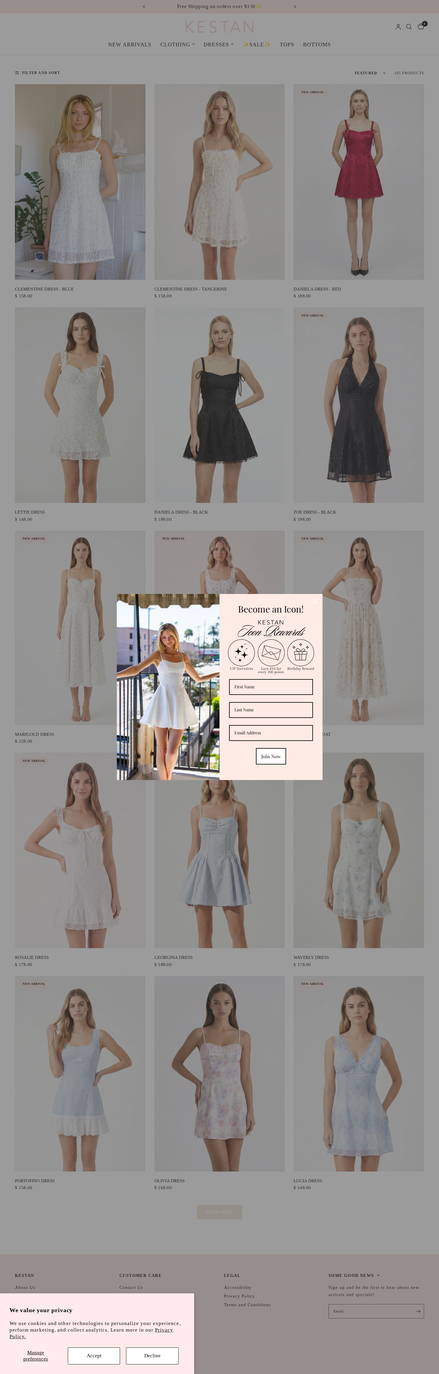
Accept (94, 1355)
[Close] (315, 601)
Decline (152, 1355)
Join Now (271, 756)
